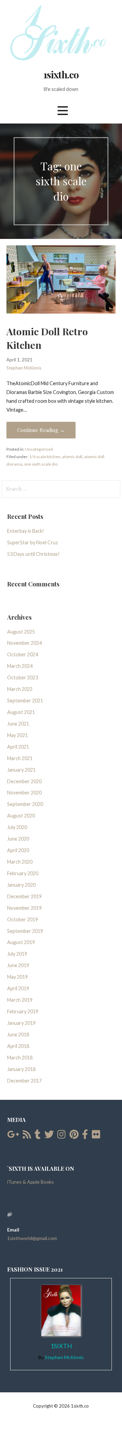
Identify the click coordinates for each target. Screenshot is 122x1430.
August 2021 (21, 712)
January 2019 (21, 1023)
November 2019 (24, 908)
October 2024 (22, 654)
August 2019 (21, 942)
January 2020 (21, 885)
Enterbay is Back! (25, 531)
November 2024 (24, 643)
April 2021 (18, 747)
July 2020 (17, 827)
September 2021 (25, 700)
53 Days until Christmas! (33, 554)
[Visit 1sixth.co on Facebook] (85, 1136)
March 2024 (20, 666)
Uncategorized (39, 449)
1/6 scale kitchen (44, 456)
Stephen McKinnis (23, 368)
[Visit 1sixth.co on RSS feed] (27, 1136)
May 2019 (17, 977)
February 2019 (22, 1011)
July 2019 (17, 954)
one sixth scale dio (41, 464)
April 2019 (18, 988)
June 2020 (18, 839)
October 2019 (22, 919)
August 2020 (21, 816)
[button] (62, 111)
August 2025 (21, 632)
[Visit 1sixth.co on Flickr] (96, 1136)
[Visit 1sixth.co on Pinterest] (74, 1136)
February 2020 (22, 873)
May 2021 (17, 735)
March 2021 (20, 758)
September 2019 (25, 931)
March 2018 (20, 1057)
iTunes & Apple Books (30, 1182)
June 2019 (18, 965)
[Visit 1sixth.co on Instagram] (61, 1136)
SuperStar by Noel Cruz (32, 542)
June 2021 (18, 724)
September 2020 (25, 804)
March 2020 (20, 862)
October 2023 (22, 677)
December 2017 (24, 1081)
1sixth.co (61, 74)
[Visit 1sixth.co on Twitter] (49, 1136)
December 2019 (24, 896)
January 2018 (21, 1069)
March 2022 (20, 689)
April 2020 (18, 850)
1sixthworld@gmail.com (32, 1238)
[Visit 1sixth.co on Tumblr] (38, 1136)
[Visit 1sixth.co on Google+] (13, 1136)
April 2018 (18, 1046)
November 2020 (24, 792)
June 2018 (18, 1034)
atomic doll (72, 456)
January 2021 (21, 770)
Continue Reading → (41, 430)
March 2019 (20, 1000)
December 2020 (24, 781)
